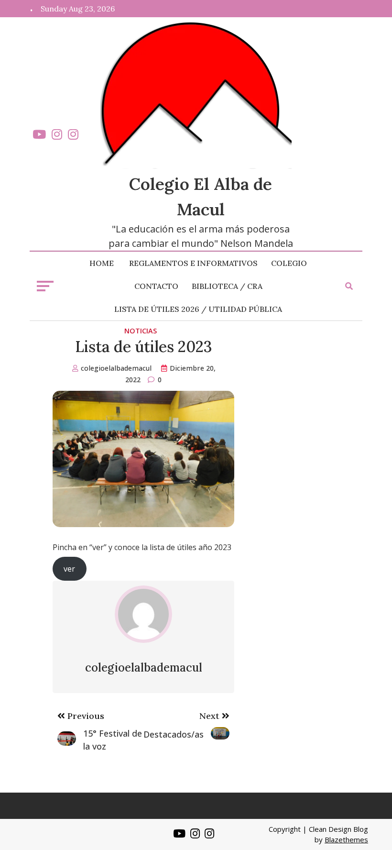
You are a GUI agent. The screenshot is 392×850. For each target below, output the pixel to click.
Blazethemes (346, 839)
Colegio (289, 263)
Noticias (140, 330)
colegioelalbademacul (116, 368)
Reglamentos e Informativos (193, 263)
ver (69, 568)
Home (101, 263)
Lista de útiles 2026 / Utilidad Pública (198, 309)
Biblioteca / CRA (227, 286)
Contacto (156, 286)
